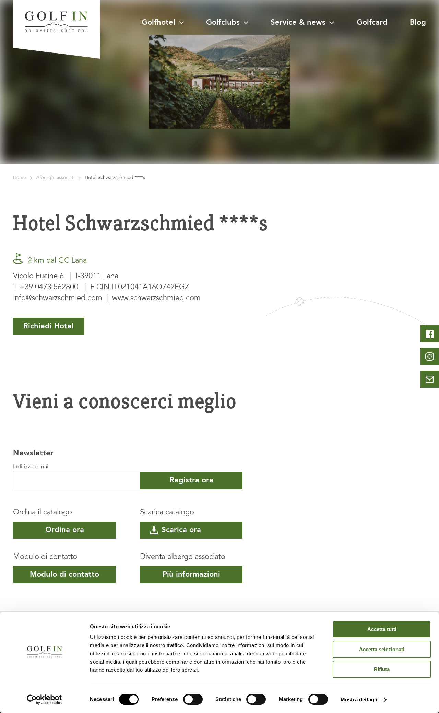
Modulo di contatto (45, 557)
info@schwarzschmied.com (57, 298)
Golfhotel (158, 22)
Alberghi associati (55, 178)
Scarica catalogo (167, 512)
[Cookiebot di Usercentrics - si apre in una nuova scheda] (44, 699)
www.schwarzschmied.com (156, 298)
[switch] (193, 699)
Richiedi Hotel (48, 326)
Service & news (298, 22)
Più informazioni (191, 574)
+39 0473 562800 (49, 287)
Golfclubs (223, 22)
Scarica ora (181, 530)
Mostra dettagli (359, 699)
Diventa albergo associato (182, 557)
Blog (418, 22)
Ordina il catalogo (42, 512)
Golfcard (372, 22)
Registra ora (191, 480)
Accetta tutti (381, 629)
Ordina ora (64, 530)
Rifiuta (382, 669)
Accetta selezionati (381, 649)
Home (19, 178)
